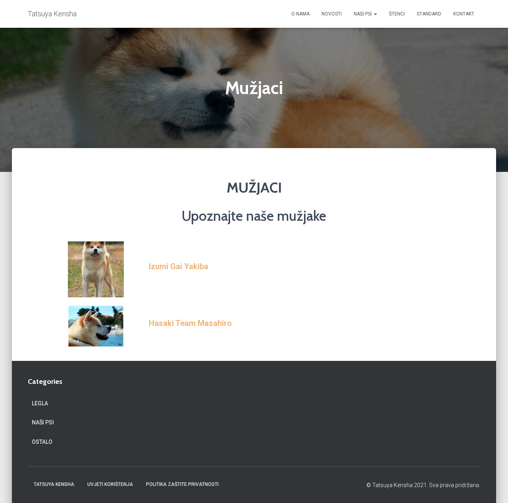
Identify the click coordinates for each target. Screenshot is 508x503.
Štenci (397, 14)
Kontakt (463, 14)
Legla (40, 403)
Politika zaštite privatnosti (182, 484)
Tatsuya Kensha (54, 484)
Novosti (331, 14)
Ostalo (42, 442)
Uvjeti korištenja (110, 484)
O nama (300, 14)
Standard (429, 14)
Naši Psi (363, 14)
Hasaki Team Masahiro (190, 323)
